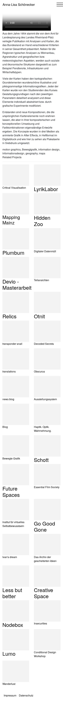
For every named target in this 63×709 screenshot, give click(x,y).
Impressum (10, 695)
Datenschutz (26, 695)
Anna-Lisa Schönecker (19, 4)
